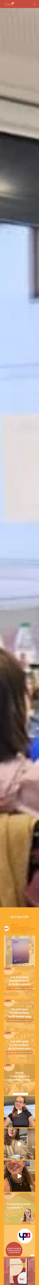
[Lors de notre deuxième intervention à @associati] (19, 1079)
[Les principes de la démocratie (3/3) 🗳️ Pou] (19, 983)
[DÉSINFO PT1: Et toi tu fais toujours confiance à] (19, 1176)
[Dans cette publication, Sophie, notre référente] (19, 1208)
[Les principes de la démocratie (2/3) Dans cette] (19, 1015)
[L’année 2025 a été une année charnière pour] (19, 951)
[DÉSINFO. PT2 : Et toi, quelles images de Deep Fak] (19, 1144)
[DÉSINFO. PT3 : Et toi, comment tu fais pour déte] (19, 1111)
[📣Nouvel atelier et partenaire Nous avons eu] (19, 1240)
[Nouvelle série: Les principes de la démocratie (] (19, 1047)
